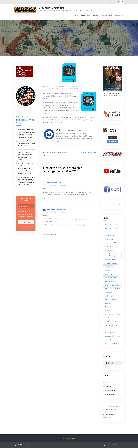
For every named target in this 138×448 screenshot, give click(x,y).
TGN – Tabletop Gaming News (25, 119)
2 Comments (80, 89)
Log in (106, 382)
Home (76, 15)
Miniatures (108, 307)
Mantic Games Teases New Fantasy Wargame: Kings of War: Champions (26, 143)
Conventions (66, 89)
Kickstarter (108, 303)
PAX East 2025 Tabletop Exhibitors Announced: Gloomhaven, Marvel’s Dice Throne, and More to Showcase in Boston (26, 168)
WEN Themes (120, 445)
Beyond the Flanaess (111, 235)
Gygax (106, 299)
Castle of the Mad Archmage (53, 89)
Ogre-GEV (107, 318)
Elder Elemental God (111, 281)
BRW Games (116, 243)
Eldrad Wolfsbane (54, 209)
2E (111, 224)
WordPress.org (109, 394)
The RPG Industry (110, 332)
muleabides (52, 183)
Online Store (85, 15)
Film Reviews (116, 285)
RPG (71, 89)
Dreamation (64, 93)
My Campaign (109, 314)
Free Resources (106, 15)
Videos (95, 15)
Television (107, 329)
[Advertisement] (69, 29)
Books (106, 243)
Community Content (111, 263)
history (114, 299)
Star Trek (107, 325)
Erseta (106, 285)
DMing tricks (108, 274)
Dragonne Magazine (111, 278)
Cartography (108, 250)
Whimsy (117, 336)
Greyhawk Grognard (51, 7)
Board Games (109, 239)
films (106, 288)
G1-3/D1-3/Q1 (115, 288)
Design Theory (109, 270)
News (118, 314)
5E (116, 224)
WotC (106, 343)
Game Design (108, 292)
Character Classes (110, 259)
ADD (117, 228)
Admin (107, 232)
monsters (107, 310)
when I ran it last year (63, 117)
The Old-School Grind (86, 152)
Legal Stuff (119, 15)
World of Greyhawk (110, 340)
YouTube (114, 343)
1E (105, 224)
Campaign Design (110, 246)
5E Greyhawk (108, 228)
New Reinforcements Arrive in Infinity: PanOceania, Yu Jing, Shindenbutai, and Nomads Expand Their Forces (26, 154)
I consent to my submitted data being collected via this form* (25, 214)
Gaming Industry (109, 296)
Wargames (108, 336)
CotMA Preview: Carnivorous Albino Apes (55, 154)
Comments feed (109, 390)
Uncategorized (77, 86)
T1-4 (115, 325)
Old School (108, 321)
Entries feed (108, 386)
